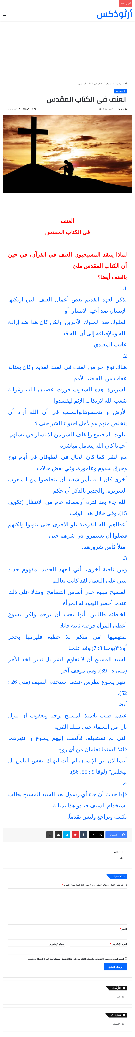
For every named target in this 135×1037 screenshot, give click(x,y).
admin (121, 109)
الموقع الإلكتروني (57, 943)
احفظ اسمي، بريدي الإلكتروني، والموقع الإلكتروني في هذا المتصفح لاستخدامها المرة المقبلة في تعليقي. (75, 958)
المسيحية (109, 83)
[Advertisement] (67, 47)
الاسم (123, 929)
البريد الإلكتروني (118, 943)
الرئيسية (120, 83)
